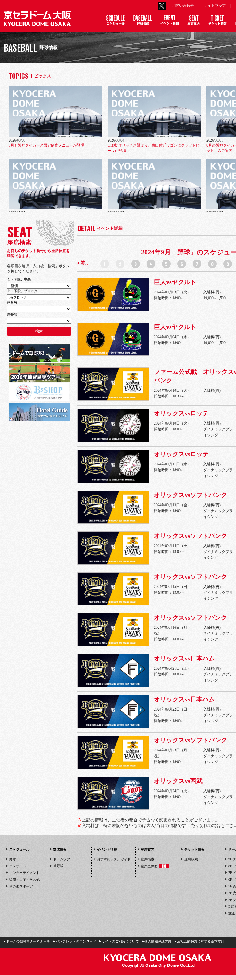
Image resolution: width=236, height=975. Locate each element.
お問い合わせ (183, 5)
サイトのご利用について (120, 941)
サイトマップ (215, 5)
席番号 (12, 314)
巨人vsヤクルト (175, 282)
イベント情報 (107, 849)
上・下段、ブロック (22, 291)
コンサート (17, 866)
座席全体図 (149, 866)
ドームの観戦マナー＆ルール (28, 941)
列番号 (12, 302)
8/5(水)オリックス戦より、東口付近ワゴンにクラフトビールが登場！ (153, 148)
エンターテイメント (24, 873)
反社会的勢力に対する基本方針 (200, 941)
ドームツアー (63, 859)
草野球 (58, 866)
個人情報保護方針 (157, 941)
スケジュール (19, 849)
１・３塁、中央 (19, 279)
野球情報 (60, 849)
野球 (12, 859)
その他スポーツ (21, 886)
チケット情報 (194, 849)
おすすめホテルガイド (114, 859)
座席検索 (147, 859)
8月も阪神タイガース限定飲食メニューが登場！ (48, 145)
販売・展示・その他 (24, 879)
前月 (85, 262)
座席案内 (147, 849)
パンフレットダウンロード (76, 941)
